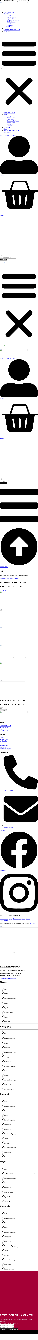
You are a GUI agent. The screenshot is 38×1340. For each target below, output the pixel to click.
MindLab (32, 923)
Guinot (9, 15)
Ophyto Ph (10, 23)
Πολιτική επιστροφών (6, 919)
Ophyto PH (3, 747)
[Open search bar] (1, 256)
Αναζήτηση (3, 259)
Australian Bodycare (13, 20)
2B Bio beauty (4, 745)
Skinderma (10, 25)
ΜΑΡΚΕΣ (6, 14)
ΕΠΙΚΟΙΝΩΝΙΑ (8, 31)
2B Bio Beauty (11, 22)
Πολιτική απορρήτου (19, 919)
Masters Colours (4, 739)
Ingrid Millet (10, 19)
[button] (19, 72)
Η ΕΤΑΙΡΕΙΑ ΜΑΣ (9, 12)
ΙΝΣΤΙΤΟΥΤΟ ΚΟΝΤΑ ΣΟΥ (12, 30)
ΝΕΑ (5, 28)
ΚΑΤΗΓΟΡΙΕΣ (8, 26)
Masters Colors (11, 17)
